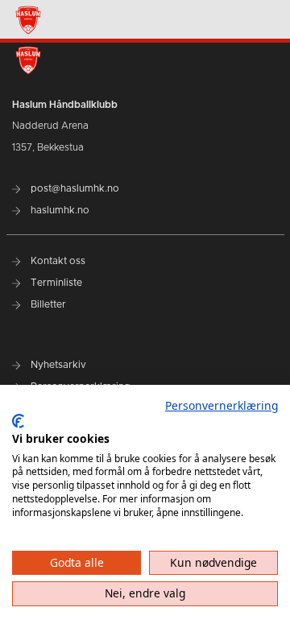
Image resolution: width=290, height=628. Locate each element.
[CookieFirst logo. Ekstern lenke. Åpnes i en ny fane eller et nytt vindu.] (18, 421)
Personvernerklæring (221, 405)
